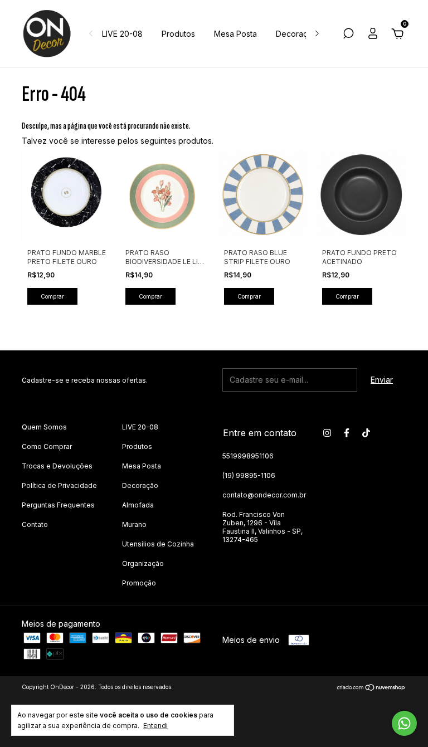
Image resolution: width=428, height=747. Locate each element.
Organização (143, 563)
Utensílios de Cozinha (158, 544)
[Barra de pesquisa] (348, 35)
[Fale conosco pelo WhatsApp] (404, 723)
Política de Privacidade (59, 485)
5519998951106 (248, 456)
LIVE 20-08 (122, 33)
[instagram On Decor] (327, 432)
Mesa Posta (235, 33)
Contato (35, 524)
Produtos (178, 33)
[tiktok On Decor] (366, 432)
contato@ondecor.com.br (264, 495)
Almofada (138, 505)
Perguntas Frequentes (58, 505)
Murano (134, 524)
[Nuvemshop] (371, 688)
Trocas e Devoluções (57, 466)
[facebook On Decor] (346, 432)
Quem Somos (44, 427)
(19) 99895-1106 (248, 475)
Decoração (296, 33)
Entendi (155, 725)
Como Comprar (47, 446)
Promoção (139, 583)
